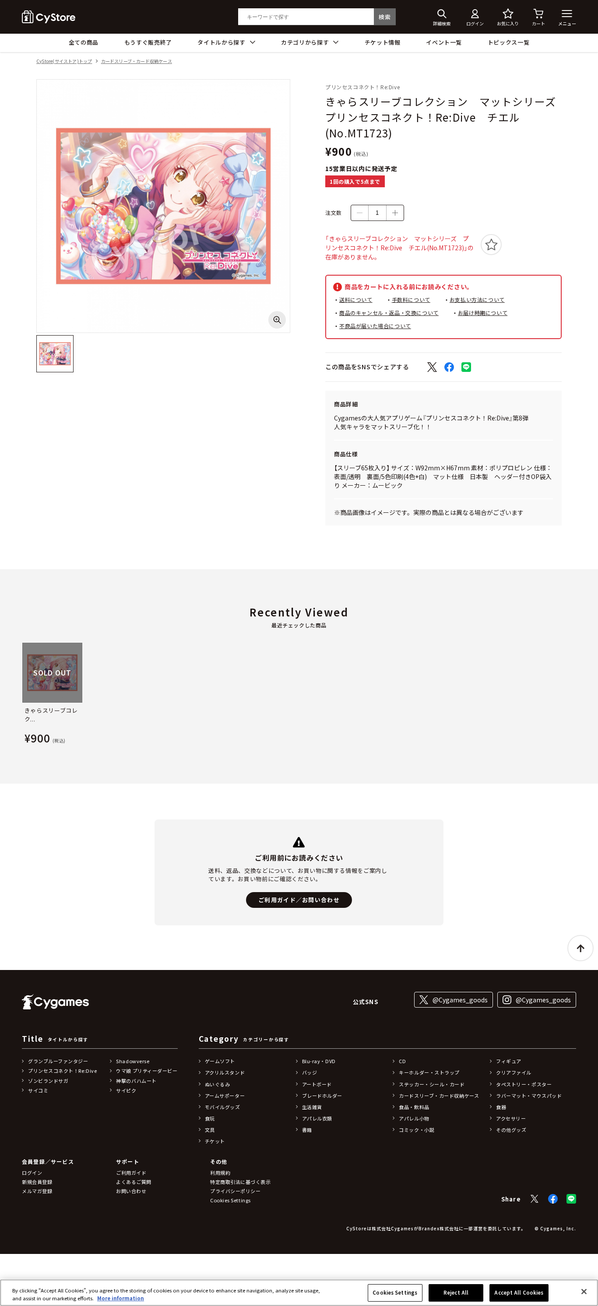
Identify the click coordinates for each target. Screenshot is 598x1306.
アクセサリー (511, 1118)
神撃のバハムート (136, 1080)
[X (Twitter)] (534, 1199)
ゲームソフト (220, 1060)
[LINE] (571, 1199)
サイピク (126, 1090)
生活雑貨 (312, 1106)
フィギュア (508, 1060)
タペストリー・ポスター (524, 1084)
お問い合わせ (131, 1190)
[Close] (584, 1291)
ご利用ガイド (131, 1172)
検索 (384, 17)
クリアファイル (513, 1072)
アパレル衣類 (317, 1118)
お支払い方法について (477, 299)
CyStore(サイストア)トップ (64, 61)
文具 (210, 1129)
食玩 (210, 1118)
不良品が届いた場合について (375, 325)
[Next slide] (576, 695)
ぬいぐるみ (217, 1084)
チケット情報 (383, 42)
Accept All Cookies (518, 1292)
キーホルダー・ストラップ (429, 1072)
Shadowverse (132, 1060)
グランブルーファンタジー (58, 1060)
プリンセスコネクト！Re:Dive (62, 1070)
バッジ (309, 1072)
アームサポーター (225, 1095)
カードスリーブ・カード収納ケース (136, 61)
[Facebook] (553, 1199)
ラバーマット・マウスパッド (529, 1095)
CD (402, 1060)
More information (120, 1298)
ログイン (32, 1172)
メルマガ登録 (37, 1190)
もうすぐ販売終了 (148, 42)
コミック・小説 (416, 1129)
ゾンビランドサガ (48, 1080)
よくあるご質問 (133, 1181)
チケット (215, 1141)
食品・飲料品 (414, 1106)
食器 (501, 1106)
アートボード (317, 1084)
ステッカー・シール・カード (431, 1084)
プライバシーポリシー (235, 1190)
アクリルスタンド (225, 1072)
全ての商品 (83, 42)
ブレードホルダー (322, 1095)
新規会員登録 (37, 1181)
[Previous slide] (21, 695)
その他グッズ (511, 1129)
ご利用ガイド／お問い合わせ (299, 900)
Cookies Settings (395, 1292)
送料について (356, 299)
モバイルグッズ (222, 1106)
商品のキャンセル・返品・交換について (389, 312)
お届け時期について (482, 312)
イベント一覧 (444, 42)
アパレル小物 (414, 1118)
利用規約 (220, 1172)
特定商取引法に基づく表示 (240, 1181)
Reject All (455, 1292)
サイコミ (38, 1090)
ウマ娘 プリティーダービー (146, 1070)
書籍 (307, 1129)
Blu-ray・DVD (319, 1060)
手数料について (411, 299)
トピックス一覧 (509, 42)
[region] (299, 1292)
